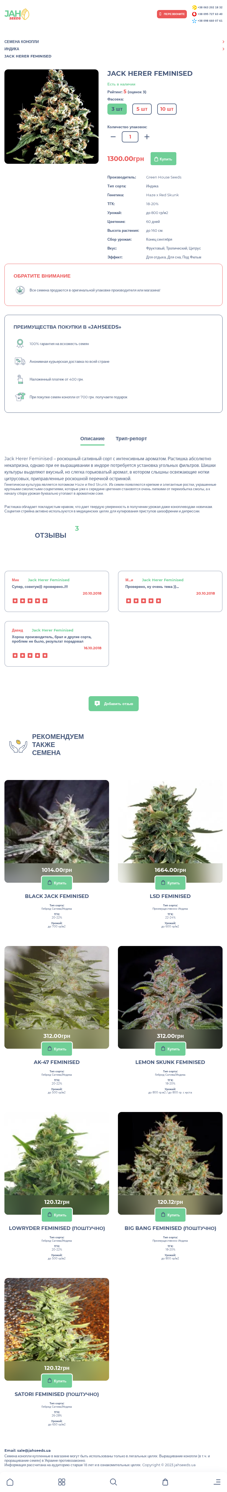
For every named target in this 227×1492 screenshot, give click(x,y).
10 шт (167, 109)
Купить (166, 159)
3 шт (117, 109)
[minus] (113, 137)
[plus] (147, 137)
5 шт (142, 109)
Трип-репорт (131, 439)
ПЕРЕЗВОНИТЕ (174, 14)
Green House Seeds (163, 177)
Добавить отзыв (118, 703)
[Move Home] (10, 1483)
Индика (11, 49)
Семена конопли (21, 41)
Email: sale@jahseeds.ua (27, 1450)
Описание (92, 439)
